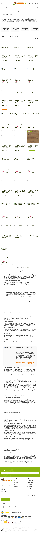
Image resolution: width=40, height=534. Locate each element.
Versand (32, 527)
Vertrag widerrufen (5, 498)
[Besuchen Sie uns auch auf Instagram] (9, 506)
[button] (2, 3)
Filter (3, 36)
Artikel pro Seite (16, 36)
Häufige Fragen (30, 482)
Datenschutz (16, 486)
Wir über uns (16, 482)
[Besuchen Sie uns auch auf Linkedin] (15, 506)
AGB (15, 488)
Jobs (15, 484)
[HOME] (19, 3)
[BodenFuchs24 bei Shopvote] (5, 512)
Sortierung (9, 36)
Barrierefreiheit (30, 493)
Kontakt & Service (30, 480)
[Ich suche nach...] (38, 8)
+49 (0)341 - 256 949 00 (4, 491)
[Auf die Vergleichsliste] (9, 42)
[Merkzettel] (35, 3)
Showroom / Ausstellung (18, 480)
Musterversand (30, 484)
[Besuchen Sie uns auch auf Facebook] (3, 506)
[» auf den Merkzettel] (11, 42)
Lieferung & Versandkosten (32, 488)
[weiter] (32, 267)
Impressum (16, 491)
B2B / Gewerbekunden (31, 491)
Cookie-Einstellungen (31, 495)
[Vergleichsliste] (32, 3)
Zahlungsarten (30, 486)
